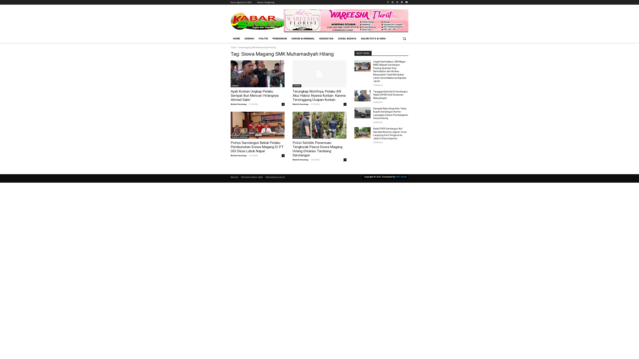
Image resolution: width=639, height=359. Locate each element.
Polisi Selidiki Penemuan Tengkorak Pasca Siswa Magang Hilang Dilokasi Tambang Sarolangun (317, 149)
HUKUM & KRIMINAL (240, 137)
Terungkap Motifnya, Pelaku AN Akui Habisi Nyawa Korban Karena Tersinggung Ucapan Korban (319, 95)
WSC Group (401, 176)
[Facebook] (388, 2)
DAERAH (235, 86)
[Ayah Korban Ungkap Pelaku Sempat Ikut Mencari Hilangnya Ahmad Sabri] (258, 73)
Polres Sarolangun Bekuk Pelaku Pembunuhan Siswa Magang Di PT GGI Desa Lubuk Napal (257, 147)
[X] (397, 2)
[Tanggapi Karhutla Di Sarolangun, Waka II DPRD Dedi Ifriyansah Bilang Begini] (362, 95)
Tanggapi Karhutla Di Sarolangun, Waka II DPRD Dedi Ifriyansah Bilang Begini (390, 94)
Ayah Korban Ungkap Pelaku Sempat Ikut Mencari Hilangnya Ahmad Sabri (255, 95)
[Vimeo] (402, 2)
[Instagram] (393, 2)
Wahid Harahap (238, 104)
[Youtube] (406, 2)
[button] (404, 39)
